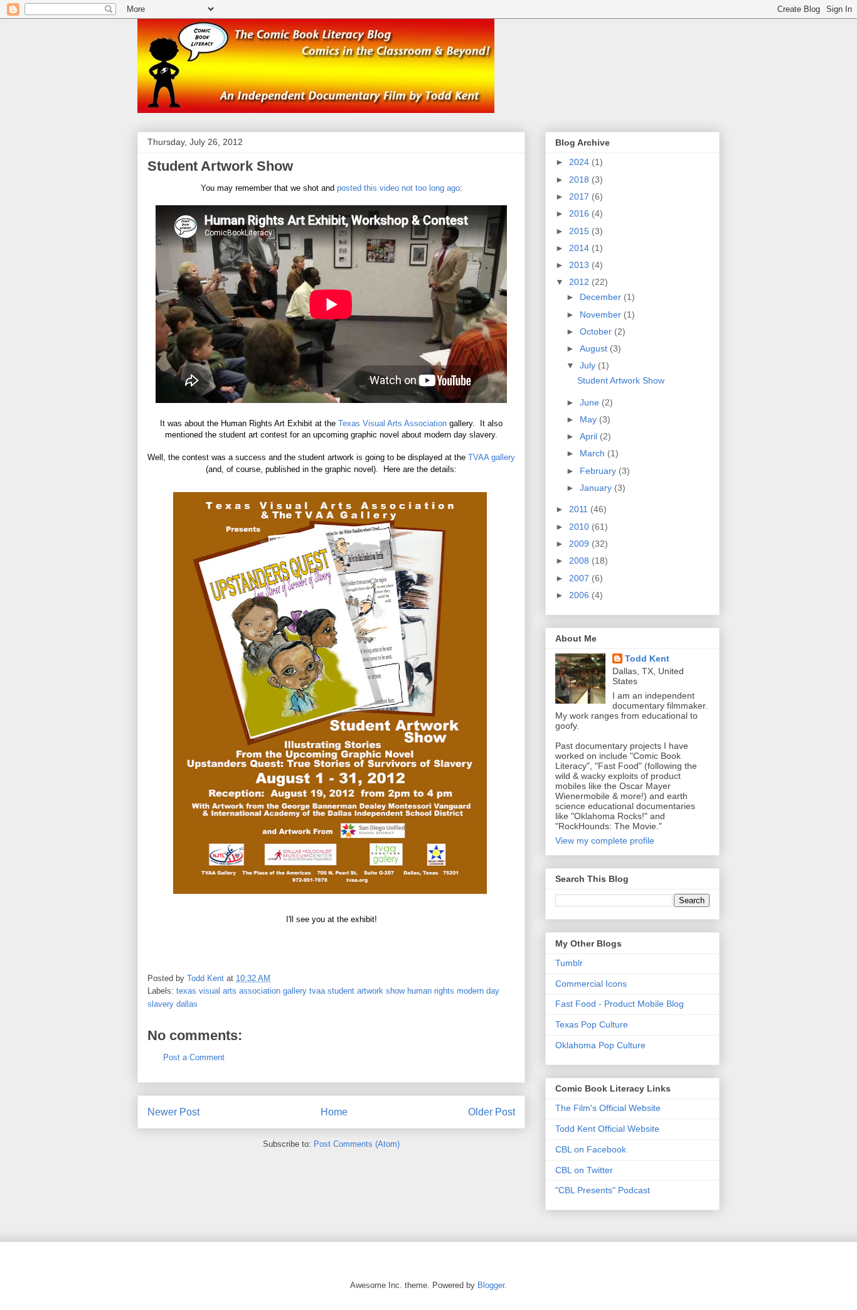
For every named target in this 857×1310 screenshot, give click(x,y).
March (593, 453)
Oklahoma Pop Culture (600, 1045)
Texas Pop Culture (591, 1024)
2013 (580, 265)
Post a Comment (194, 1057)
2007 (580, 578)
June (591, 402)
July (589, 365)
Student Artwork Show (620, 380)
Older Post (491, 1112)
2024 (580, 162)
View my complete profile (604, 840)
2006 (580, 595)
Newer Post (173, 1112)
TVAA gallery (491, 457)
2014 (580, 248)
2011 (579, 509)
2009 (580, 544)
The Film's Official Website (608, 1108)
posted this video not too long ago (398, 188)
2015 (580, 231)
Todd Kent (647, 658)
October (597, 331)
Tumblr (569, 963)
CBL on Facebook (590, 1149)
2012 (580, 282)
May (589, 419)
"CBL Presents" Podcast (602, 1190)
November (602, 314)
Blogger (490, 1285)
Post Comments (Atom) (357, 1144)
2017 (580, 196)
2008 (580, 561)
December (602, 297)
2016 (580, 213)
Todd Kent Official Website (607, 1129)
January (597, 488)
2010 (580, 527)
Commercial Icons (591, 984)
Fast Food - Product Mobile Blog (619, 1004)
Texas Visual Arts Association (392, 423)
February (599, 471)
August (595, 348)
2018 (580, 179)
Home (334, 1112)
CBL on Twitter (584, 1170)
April (590, 436)
